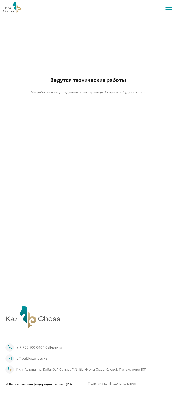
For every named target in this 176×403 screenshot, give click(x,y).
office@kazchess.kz (31, 358)
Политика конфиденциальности (113, 383)
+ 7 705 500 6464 (30, 347)
